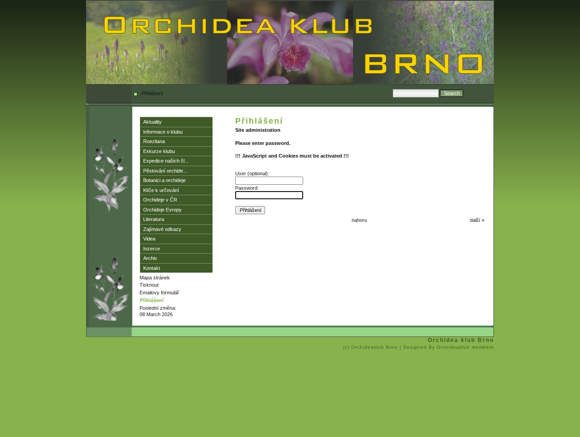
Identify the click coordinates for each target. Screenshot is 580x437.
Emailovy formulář (159, 292)
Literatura (153, 219)
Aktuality (152, 122)
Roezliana (154, 141)
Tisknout (149, 285)
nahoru (359, 220)
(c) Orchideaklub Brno (371, 347)
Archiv (150, 258)
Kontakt (151, 268)
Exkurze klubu (159, 151)
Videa (149, 238)
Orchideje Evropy (162, 209)
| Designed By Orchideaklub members (447, 347)
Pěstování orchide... (165, 170)
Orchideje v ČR (160, 199)
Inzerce (151, 248)
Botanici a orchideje (164, 180)
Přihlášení (152, 300)
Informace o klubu (163, 131)
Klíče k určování (161, 190)
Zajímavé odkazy (162, 229)
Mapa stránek (155, 277)
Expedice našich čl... (165, 160)
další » (477, 220)
